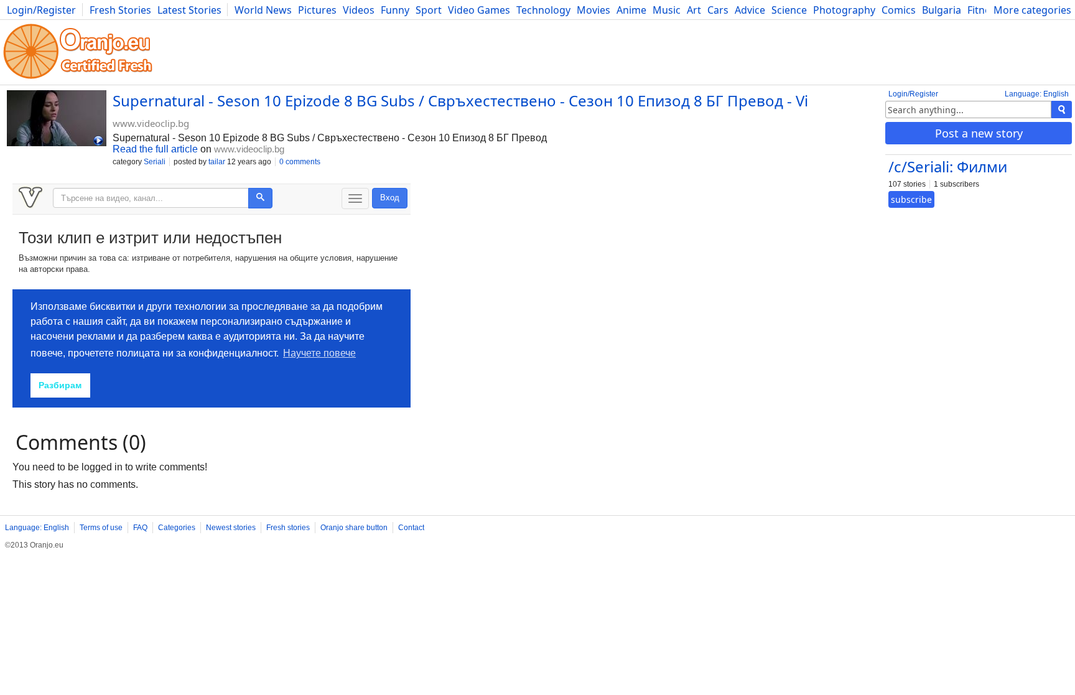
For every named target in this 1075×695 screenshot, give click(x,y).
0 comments (299, 161)
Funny (395, 10)
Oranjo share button (354, 527)
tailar (216, 161)
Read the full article (155, 149)
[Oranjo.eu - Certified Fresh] (77, 78)
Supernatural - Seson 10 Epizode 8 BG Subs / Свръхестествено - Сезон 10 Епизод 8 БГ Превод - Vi (460, 100)
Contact (411, 527)
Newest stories (231, 527)
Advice (750, 10)
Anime (631, 10)
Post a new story (979, 133)
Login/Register (41, 10)
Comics (899, 10)
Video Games (479, 10)
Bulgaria (941, 10)
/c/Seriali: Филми (947, 166)
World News (263, 10)
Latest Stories (189, 10)
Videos (359, 10)
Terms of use (101, 527)
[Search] (1061, 109)
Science (789, 10)
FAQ (140, 527)
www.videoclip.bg (151, 123)
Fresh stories (288, 527)
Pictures (317, 10)
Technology (543, 10)
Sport (429, 10)
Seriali (154, 161)
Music (667, 10)
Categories (176, 527)
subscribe (911, 199)
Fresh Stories (120, 10)
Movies (593, 10)
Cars (717, 10)
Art (694, 10)
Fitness (983, 10)
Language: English (1037, 94)
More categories (1032, 10)
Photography (844, 10)
